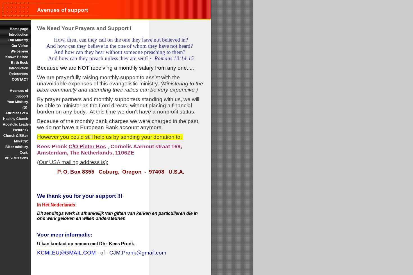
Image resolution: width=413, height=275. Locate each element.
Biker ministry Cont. (16, 149)
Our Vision (20, 46)
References (18, 74)
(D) (25, 108)
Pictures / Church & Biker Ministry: (15, 135)
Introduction (18, 35)
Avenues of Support (19, 93)
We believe (19, 51)
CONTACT (20, 79)
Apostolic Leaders (15, 124)
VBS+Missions (16, 158)
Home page (19, 29)
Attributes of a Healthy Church (15, 116)
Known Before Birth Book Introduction (16, 62)
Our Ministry (18, 40)
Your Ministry (17, 102)
